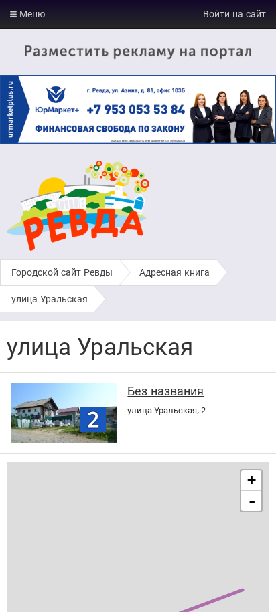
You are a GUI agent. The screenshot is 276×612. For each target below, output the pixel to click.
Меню (31, 13)
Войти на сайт (234, 13)
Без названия (165, 391)
